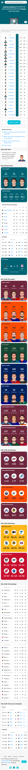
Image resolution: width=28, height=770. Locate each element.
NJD (21, 719)
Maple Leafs (7, 670)
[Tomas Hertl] (5, 41)
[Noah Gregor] (5, 92)
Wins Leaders (5, 386)
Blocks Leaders (6, 365)
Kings (5, 220)
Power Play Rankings (7, 487)
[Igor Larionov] (5, 83)
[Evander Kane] (5, 57)
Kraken (6, 226)
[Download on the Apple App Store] (10, 768)
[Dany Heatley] (5, 73)
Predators (6, 606)
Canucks (6, 232)
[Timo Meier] (5, 51)
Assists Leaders (6, 303)
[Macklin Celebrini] (5, 54)
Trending (15, 756)
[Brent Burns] (5, 108)
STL (22, 252)
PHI (20, 715)
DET (11, 715)
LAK (12, 245)
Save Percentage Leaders (9, 427)
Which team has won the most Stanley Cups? (12, 141)
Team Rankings (6, 191)
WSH (11, 719)
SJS (22, 242)
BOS (11, 712)
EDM (12, 255)
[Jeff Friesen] (5, 80)
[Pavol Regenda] (5, 86)
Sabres (6, 647)
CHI (11, 748)
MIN (21, 722)
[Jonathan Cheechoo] (5, 38)
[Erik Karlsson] (5, 96)
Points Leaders (6, 324)
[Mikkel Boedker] (5, 99)
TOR (21, 738)
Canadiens (7, 654)
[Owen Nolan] (5, 67)
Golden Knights (8, 210)
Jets (22, 268)
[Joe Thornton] (5, 64)
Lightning (6, 651)
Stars (5, 593)
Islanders (6, 691)
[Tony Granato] (5, 76)
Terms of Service (5, 760)
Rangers (6, 698)
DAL (22, 249)
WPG (11, 725)
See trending (7, 145)
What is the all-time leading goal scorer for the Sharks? (14, 137)
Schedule (4, 237)
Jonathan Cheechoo (9, 7)
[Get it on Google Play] (14, 768)
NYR (11, 741)
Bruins (5, 657)
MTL (11, 738)
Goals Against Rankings (8, 470)
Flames (6, 229)
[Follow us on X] (17, 767)
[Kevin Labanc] (5, 102)
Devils (5, 694)
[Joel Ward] (5, 105)
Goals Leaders (6, 282)
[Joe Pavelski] (5, 44)
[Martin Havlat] (5, 112)
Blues (5, 603)
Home (5, 756)
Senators (6, 660)
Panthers (6, 667)
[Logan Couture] (5, 60)
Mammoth (6, 600)
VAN (11, 722)
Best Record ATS (6, 526)
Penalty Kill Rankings (7, 504)
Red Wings (7, 663)
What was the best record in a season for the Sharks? (15, 133)
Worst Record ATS (7, 554)
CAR (21, 735)
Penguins (6, 678)
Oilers (5, 213)
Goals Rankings (6, 453)
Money (10, 756)
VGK (21, 748)
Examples (21, 756)
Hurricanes (7, 675)
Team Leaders (6, 169)
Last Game (5, 259)
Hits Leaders (5, 344)
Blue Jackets (7, 688)
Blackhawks (7, 612)
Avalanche (7, 590)
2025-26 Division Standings (9, 204)
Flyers (5, 682)
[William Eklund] (5, 89)
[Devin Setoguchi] (5, 115)
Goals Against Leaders (8, 407)
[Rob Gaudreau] (5, 70)
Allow (24, 761)
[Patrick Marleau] (5, 47)
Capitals (6, 685)
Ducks (5, 216)
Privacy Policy (7, 762)
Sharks (23, 9)
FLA (12, 242)
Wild (5, 596)
